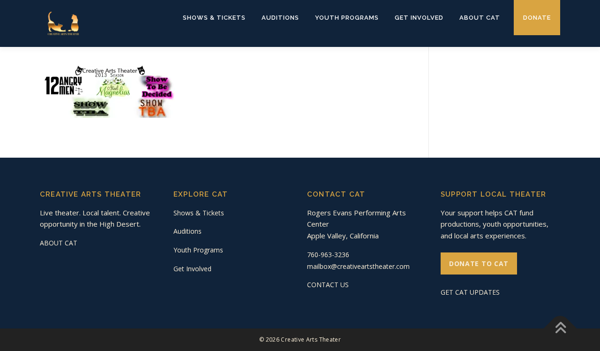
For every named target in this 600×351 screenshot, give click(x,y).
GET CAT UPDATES (470, 292)
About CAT (479, 17)
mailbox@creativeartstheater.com (358, 266)
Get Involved (419, 17)
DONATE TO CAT (479, 263)
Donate (537, 17)
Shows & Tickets (214, 17)
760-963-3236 (328, 254)
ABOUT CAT (58, 242)
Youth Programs (347, 17)
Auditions (280, 17)
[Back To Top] (560, 328)
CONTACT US (328, 284)
